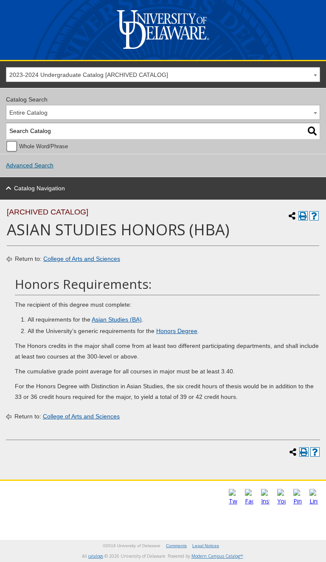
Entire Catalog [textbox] (28, 112)
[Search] (312, 131)
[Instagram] (265, 501)
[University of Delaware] (163, 50)
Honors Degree (176, 331)
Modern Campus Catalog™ (217, 556)
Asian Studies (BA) (117, 319)
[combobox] (163, 74)
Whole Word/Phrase (43, 147)
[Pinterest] (297, 501)
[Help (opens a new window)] (314, 215)
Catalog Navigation (39, 188)
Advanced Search (29, 165)
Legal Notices (205, 545)
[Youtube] (281, 501)
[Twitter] (233, 501)
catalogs (95, 556)
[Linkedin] (313, 501)
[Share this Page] (292, 215)
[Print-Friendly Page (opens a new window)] (303, 215)
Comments (176, 545)
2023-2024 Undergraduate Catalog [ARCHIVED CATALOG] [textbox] (88, 74)
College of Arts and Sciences (81, 258)
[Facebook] (249, 501)
